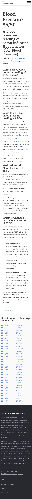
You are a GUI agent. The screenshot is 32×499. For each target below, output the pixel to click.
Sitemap (20, 474)
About (3, 488)
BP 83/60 (4, 348)
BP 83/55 (19, 341)
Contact (4, 493)
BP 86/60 (4, 390)
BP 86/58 (4, 388)
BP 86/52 (4, 380)
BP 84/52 (19, 351)
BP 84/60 (19, 362)
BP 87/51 (4, 393)
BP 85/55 (4, 369)
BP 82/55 (4, 328)
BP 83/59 (19, 346)
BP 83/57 (19, 343)
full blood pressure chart (17, 58)
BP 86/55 (19, 382)
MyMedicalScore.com (13, 471)
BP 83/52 (4, 338)
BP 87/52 (19, 393)
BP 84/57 (4, 359)
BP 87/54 (19, 396)
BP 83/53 (19, 338)
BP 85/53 (4, 367)
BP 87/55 (4, 398)
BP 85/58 (19, 372)
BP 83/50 (4, 335)
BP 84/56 (19, 356)
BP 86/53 (19, 380)
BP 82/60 (19, 333)
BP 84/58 (19, 359)
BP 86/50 (4, 377)
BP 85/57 (4, 372)
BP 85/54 (19, 367)
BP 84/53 (4, 354)
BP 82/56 (19, 328)
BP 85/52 (19, 364)
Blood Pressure (7, 484)
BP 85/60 (19, 375)
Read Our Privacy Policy (9, 474)
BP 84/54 (19, 354)
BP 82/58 (19, 330)
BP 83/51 (19, 335)
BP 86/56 (4, 385)
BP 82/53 (4, 325)
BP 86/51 (19, 377)
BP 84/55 (4, 356)
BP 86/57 (19, 385)
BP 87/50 (19, 390)
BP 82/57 (4, 330)
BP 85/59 (4, 375)
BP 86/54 (4, 382)
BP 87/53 (4, 396)
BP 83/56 (4, 343)
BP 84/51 (4, 351)
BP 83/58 (4, 346)
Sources (7, 310)
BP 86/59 (19, 388)
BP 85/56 (19, 369)
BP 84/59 (4, 362)
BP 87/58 (19, 401)
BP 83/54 (4, 341)
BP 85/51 (4, 364)
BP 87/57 (4, 401)
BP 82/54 (19, 325)
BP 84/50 (19, 348)
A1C (2, 480)
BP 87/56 (19, 398)
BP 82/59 (4, 333)
